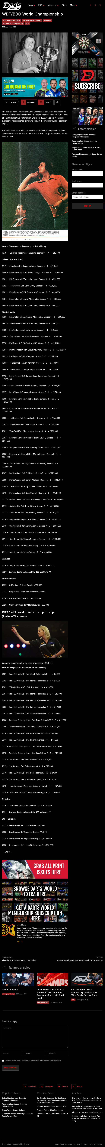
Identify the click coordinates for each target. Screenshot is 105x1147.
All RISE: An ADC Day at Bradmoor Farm (87, 1112)
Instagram (49, 1086)
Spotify (65, 1086)
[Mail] (18, 941)
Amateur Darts (9, 20)
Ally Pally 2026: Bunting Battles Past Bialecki (19, 960)
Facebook (32, 1086)
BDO (18, 20)
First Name (77, 169)
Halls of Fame (28, 20)
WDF (27, 23)
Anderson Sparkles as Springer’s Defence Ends (84, 142)
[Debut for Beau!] (18, 979)
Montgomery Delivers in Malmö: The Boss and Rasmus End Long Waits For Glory (87, 1118)
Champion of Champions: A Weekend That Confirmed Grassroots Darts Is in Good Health (50, 994)
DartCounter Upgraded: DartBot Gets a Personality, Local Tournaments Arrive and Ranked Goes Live (52, 1100)
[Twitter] (100, 5)
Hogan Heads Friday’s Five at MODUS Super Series (86, 148)
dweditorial (21, 925)
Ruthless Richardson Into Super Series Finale (87, 155)
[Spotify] (59, 1086)
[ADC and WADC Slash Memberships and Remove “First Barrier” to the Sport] (87, 979)
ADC (73, 1000)
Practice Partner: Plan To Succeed (50, 1110)
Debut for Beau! (10, 989)
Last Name (77, 181)
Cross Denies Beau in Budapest (14, 1110)
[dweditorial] (8, 933)
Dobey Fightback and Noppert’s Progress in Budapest (84, 135)
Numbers (47, 20)
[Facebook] (91, 5)
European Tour (8, 994)
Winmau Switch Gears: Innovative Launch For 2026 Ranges (80, 960)
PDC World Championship (13, 23)
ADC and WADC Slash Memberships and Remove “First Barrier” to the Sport (84, 992)
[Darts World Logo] (12, 6)
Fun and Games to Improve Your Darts (51, 1106)
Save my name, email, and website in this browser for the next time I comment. (33, 1061)
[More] (57, 102)
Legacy (39, 20)
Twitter (79, 1086)
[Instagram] (95, 5)
